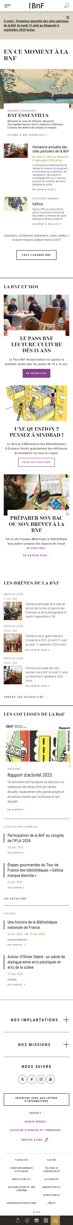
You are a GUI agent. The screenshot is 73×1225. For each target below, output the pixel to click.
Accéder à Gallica (45, 223)
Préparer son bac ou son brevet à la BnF (36, 524)
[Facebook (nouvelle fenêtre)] (32, 1079)
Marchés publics (51, 1187)
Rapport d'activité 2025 (29, 775)
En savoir (14, 809)
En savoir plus (43, 189)
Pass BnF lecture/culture (29, 359)
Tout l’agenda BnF (36, 255)
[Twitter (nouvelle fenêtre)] (22, 1079)
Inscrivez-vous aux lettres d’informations (36, 1099)
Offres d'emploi (51, 1194)
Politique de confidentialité (51, 1169)
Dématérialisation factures (21, 1202)
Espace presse (35, 1121)
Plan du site (21, 1159)
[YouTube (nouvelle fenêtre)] (50, 1079)
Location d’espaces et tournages (35, 1130)
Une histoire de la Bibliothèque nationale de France (32, 924)
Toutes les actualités (24, 697)
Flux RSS (51, 1159)
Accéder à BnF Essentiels (26, 134)
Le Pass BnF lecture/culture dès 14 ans (36, 345)
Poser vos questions (36, 462)
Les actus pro (15, 898)
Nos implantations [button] (34, 1019)
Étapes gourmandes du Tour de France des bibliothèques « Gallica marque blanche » (35, 870)
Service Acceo (32, 1140)
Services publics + (21, 1179)
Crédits (51, 1202)
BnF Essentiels (27, 115)
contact (35, 1113)
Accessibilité (51, 1179)
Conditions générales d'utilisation (21, 1169)
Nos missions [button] (34, 1044)
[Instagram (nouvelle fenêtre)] (41, 1079)
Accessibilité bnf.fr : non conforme (21, 1189)
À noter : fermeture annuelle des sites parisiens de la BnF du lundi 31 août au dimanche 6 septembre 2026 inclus (36, 25)
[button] (27, 1220)
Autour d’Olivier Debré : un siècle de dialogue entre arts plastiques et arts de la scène (36, 962)
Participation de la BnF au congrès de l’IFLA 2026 (35, 837)
